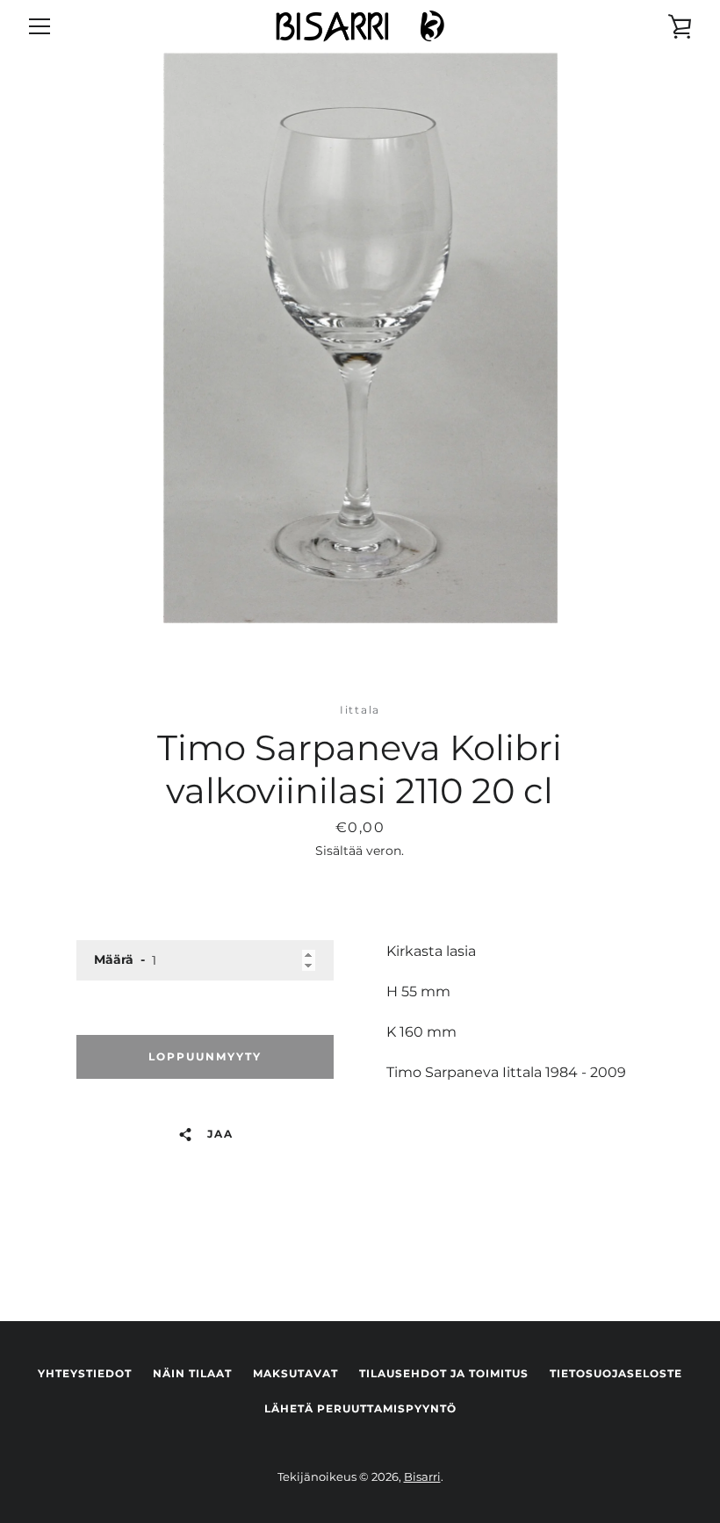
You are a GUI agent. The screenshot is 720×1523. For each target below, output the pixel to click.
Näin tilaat (192, 1373)
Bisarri (422, 1476)
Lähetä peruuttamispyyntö (360, 1408)
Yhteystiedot (85, 1373)
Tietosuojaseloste (616, 1373)
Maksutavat (295, 1373)
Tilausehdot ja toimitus (444, 1373)
